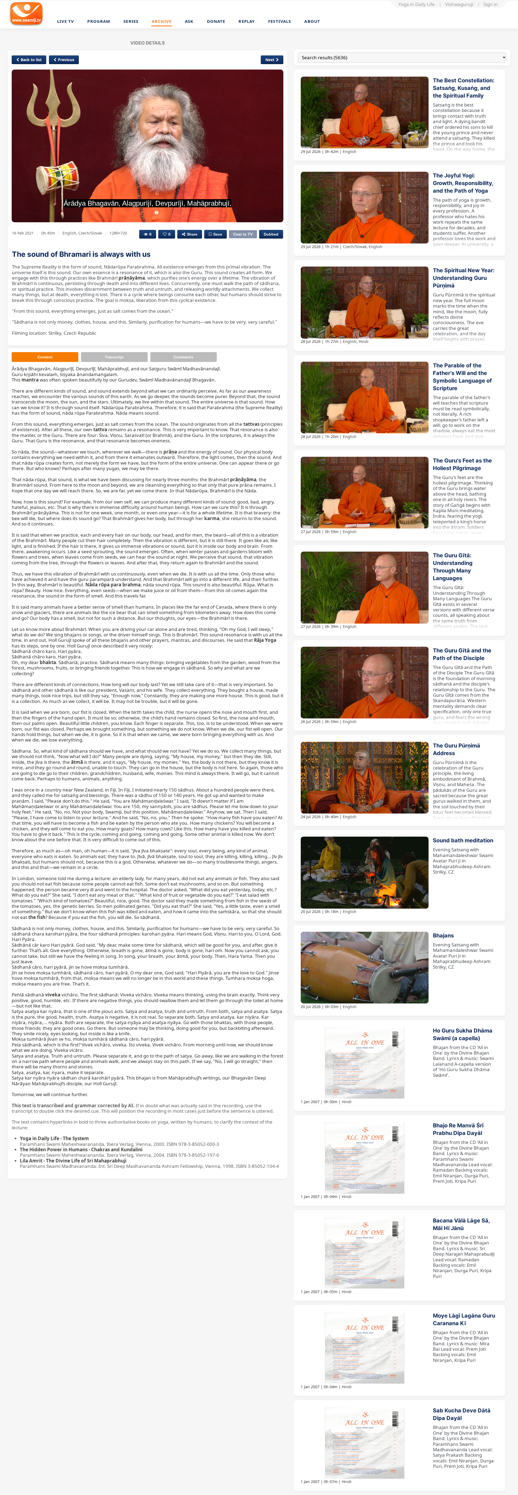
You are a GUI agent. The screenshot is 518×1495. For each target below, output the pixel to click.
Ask (189, 21)
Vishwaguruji (459, 4)
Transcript (114, 357)
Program (98, 21)
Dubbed (271, 234)
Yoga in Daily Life (416, 4)
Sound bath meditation (463, 840)
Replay (246, 21)
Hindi (363, 341)
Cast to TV (243, 234)
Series (130, 21)
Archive (162, 21)
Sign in (490, 4)
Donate (216, 21)
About (312, 21)
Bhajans (443, 935)
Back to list (31, 59)
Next (269, 59)
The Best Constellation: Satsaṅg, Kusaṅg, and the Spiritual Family (463, 88)
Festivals (279, 21)
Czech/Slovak (355, 246)
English (349, 151)
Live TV (65, 21)
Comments (183, 357)
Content (45, 357)
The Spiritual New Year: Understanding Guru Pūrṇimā (464, 278)
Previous (66, 59)
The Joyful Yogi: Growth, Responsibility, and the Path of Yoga (463, 183)
